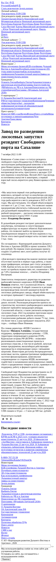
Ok (30, 460)
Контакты (6, 121)
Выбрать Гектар (24, 82)
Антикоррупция (22, 108)
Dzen (26, 460)
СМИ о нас (15, 114)
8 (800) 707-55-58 (9, 457)
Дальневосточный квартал (27, 74)
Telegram (5, 460)
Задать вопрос (21, 77)
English (12, 5)
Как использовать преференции (16, 475)
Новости (5, 114)
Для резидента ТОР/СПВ (13, 13)
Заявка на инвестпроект (13, 481)
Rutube (17, 460)
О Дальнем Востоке (11, 98)
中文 (18, 5)
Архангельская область (12, 19)
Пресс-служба (41, 114)
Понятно (5, 559)
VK (22, 460)
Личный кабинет (9, 40)
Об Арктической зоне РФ (13, 509)
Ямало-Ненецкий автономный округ (23, 30)
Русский (5, 5)
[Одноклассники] (11, 419)
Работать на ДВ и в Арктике (18, 87)
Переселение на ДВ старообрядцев (18, 499)
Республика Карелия (11, 24)
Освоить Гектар (9, 82)
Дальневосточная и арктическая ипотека (21, 494)
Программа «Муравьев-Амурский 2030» (21, 501)
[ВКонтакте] (7, 419)
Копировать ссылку (10, 422)
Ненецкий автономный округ (36, 21)
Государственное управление (18, 100)
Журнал (30, 114)
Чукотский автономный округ (23, 29)
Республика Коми (30, 24)
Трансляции (16, 119)
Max (12, 460)
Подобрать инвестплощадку (33, 69)
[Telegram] (3, 419)
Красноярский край (34, 19)
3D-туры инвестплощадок (14, 473)
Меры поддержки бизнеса (14, 66)
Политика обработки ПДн (14, 522)
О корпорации (8, 504)
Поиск (4, 34)
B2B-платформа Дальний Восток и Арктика (23, 468)
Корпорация (39, 100)
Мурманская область (11, 21)
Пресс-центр (7, 525)
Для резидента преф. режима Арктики (20, 45)
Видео (24, 114)
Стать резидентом (10, 8)
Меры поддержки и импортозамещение (27, 115)
